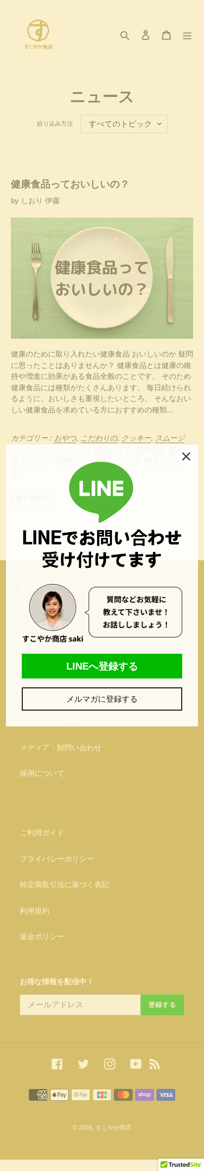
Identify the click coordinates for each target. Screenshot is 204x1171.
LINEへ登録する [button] (102, 666)
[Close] (186, 456)
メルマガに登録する (102, 699)
